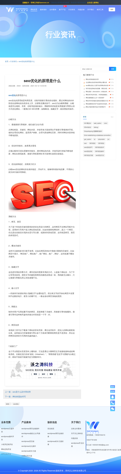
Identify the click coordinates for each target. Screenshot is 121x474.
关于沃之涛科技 (77, 433)
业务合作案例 (76, 428)
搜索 (112, 69)
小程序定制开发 (7, 444)
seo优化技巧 (88, 147)
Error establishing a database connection (97, 135)
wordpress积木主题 (29, 451)
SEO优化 (92, 143)
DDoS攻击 (87, 127)
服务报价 (43, 9)
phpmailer (101, 139)
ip (94, 139)
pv (108, 139)
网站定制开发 (6, 449)
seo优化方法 (100, 155)
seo (85, 143)
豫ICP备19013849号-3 (94, 470)
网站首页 (34, 9)
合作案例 (53, 9)
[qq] (112, 397)
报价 (112, 387)
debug (96, 127)
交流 (112, 391)
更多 (112, 117)
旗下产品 (62, 9)
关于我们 (90, 9)
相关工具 (100, 9)
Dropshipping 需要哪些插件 (93, 131)
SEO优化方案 (88, 155)
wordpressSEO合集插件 (30, 428)
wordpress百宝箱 (28, 441)
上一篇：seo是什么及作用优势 (18, 391)
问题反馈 (81, 9)
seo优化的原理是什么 (27, 61)
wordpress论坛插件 (29, 446)
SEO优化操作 (99, 151)
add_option (97, 123)
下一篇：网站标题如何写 (15, 396)
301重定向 (87, 123)
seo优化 (16, 404)
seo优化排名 (88, 151)
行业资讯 (71, 9)
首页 (6, 61)
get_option (87, 139)
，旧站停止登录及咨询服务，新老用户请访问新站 (60, 2)
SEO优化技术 (99, 147)
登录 (111, 9)
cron (105, 123)
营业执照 (51, 428)
